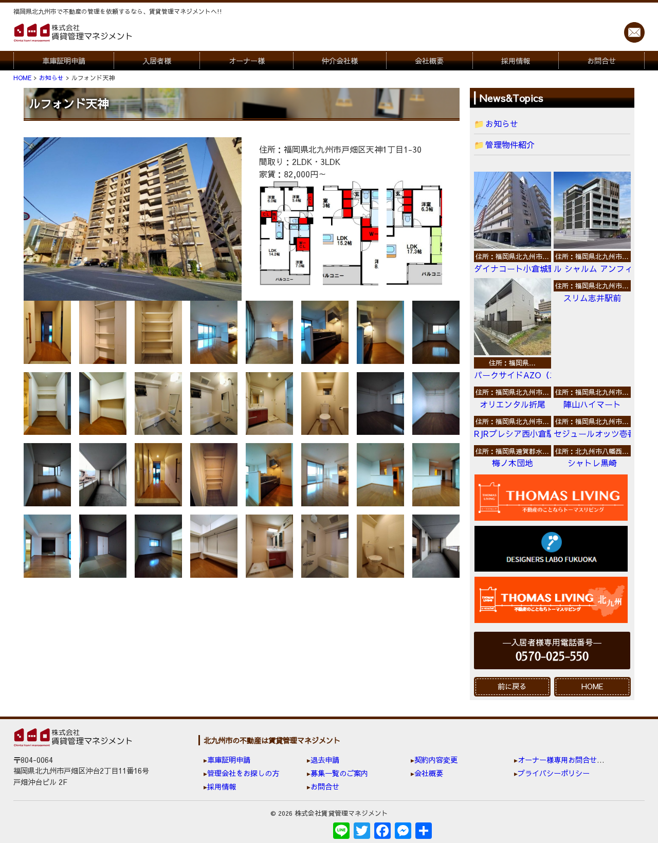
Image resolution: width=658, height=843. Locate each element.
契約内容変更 (436, 760)
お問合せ (601, 61)
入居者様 (156, 61)
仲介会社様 (340, 61)
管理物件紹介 (510, 144)
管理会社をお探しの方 (243, 773)
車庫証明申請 (63, 61)
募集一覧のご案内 (339, 773)
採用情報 (515, 61)
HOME (592, 686)
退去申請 (324, 760)
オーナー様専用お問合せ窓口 (564, 760)
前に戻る (512, 686)
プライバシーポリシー (554, 773)
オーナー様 (247, 61)
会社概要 (429, 61)
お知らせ (501, 123)
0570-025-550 (552, 657)
